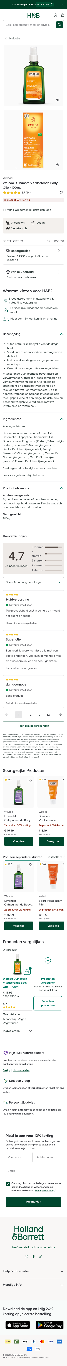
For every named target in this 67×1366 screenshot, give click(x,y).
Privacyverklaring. (45, 1190)
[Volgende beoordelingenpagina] (60, 715)
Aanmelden (33, 1201)
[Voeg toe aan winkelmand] (28, 971)
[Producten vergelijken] (48, 960)
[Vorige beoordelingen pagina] (7, 715)
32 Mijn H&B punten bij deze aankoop (27, 210)
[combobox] (29, 24)
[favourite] (30, 780)
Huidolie (14, 38)
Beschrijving (12, 334)
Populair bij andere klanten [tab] (22, 857)
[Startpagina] (34, 15)
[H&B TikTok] (41, 1256)
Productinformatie (16, 488)
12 (48, 714)
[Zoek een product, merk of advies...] (60, 24)
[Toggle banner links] (63, 4)
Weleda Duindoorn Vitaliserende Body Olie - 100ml (15, 982)
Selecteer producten (48, 1003)
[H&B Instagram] (26, 1256)
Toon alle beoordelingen (33, 725)
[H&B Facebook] (33, 1256)
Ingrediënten (12, 419)
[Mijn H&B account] (55, 15)
